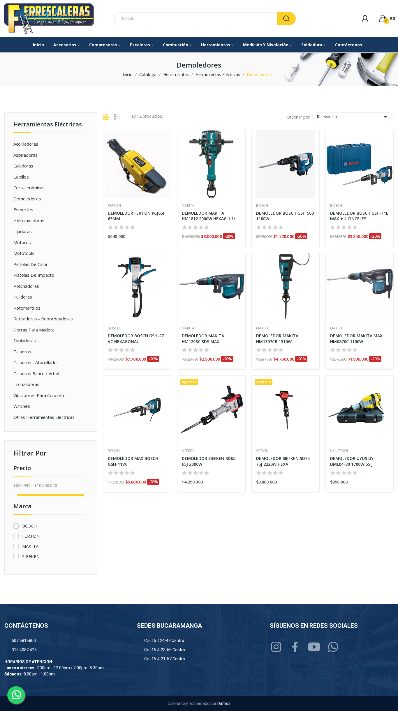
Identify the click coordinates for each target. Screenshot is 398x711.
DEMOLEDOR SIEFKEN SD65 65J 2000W (208, 461)
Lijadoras (22, 231)
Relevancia (353, 116)
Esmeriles (23, 209)
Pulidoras (22, 297)
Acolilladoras (25, 144)
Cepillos (21, 177)
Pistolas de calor (30, 264)
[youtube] (314, 647)
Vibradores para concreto (39, 395)
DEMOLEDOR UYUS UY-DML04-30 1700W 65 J (352, 461)
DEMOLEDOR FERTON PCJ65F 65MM (136, 216)
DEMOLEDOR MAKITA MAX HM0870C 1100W (356, 338)
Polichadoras (26, 286)
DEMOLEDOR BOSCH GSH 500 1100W (285, 216)
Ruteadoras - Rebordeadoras (43, 319)
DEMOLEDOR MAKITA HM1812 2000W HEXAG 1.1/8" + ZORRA (210, 216)
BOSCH (29, 526)
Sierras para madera (33, 330)
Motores (22, 242)
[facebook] (295, 647)
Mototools (23, 253)
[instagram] (276, 647)
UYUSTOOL (339, 451)
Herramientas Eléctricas (47, 124)
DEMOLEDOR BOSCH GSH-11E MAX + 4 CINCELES (359, 216)
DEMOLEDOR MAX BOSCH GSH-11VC (133, 461)
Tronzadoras (26, 384)
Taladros (22, 351)
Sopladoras (24, 340)
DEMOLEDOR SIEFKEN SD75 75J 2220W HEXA (283, 461)
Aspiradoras (25, 155)
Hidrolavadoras (28, 220)
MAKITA (30, 546)
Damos (223, 703)
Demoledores (27, 199)
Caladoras (23, 166)
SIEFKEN (31, 556)
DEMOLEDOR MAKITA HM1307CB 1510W (277, 338)
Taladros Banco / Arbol (36, 373)
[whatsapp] (333, 647)
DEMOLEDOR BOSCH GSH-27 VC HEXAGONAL (136, 338)
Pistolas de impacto (33, 275)
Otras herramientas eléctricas (44, 417)
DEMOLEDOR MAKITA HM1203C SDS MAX (203, 338)
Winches (21, 406)
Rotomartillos (26, 308)
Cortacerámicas (29, 187)
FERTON (31, 536)
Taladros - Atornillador (35, 362)
